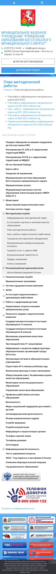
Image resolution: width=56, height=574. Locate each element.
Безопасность (13, 402)
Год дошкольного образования (22, 466)
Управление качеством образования (25, 390)
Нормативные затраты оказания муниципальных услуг (23, 308)
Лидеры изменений (17, 259)
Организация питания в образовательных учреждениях (27, 360)
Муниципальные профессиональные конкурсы (25, 244)
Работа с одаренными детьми (21, 302)
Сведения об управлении (19, 173)
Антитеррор (12, 444)
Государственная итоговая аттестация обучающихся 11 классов (26, 323)
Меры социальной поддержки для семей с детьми (28, 408)
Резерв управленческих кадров (22, 418)
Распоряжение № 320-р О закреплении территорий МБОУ (27, 151)
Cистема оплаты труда (18, 209)
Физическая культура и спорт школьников (28, 370)
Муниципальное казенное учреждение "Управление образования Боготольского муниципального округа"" (26, 38)
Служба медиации (15, 422)
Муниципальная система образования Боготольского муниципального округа (26, 179)
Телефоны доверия (16, 440)
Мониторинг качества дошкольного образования (24, 384)
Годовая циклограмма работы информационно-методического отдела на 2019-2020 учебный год (31, 124)
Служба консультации (17, 427)
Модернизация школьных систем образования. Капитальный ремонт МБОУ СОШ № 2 (27, 192)
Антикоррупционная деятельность (24, 414)
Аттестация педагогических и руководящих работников (22, 296)
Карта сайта (12, 169)
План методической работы (21, 229)
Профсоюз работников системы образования (23, 396)
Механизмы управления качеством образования (24, 338)
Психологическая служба (19, 277)
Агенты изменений (16, 263)
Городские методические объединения (27, 238)
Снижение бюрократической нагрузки (26, 462)
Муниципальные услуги (18, 185)
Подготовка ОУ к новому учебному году (27, 366)
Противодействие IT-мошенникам (24, 344)
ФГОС (9, 290)
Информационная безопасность (22, 449)
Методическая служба (18, 213)
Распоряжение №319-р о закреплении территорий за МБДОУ (26, 159)
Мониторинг (12, 200)
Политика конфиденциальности (18, 508)
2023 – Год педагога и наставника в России (28, 458)
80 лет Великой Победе (18, 164)
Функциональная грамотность (22, 255)
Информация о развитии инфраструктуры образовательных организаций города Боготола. (28, 351)
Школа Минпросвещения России (24, 272)
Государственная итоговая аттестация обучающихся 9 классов (26, 330)
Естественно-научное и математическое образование (28, 224)
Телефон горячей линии (18, 436)
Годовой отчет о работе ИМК (22, 250)
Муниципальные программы (21, 281)
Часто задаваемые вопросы (20, 453)
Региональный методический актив (24, 268)
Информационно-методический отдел (27, 218)
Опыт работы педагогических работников (29, 234)
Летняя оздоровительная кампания (24, 285)
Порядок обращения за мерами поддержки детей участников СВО (29, 144)
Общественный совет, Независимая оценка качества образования (29, 377)
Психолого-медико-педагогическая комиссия (25, 315)
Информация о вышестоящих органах (26, 431)
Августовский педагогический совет (25, 204)
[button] (14, 3)
